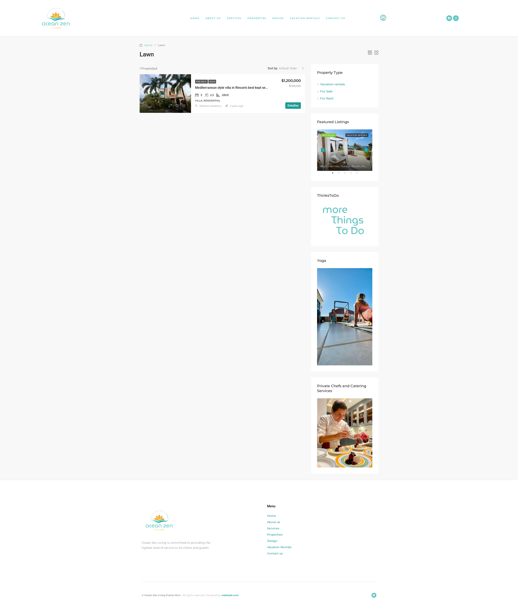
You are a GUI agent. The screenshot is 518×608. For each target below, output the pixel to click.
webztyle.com (230, 595)
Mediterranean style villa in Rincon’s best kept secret (233, 88)
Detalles (293, 105)
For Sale (201, 81)
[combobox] (291, 68)
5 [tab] (359, 174)
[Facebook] (449, 18)
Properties (256, 18)
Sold (212, 81)
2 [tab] (341, 174)
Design (278, 18)
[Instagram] (456, 18)
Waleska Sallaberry (210, 105)
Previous (323, 150)
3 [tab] (347, 174)
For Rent (326, 98)
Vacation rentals (332, 84)
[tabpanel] (344, 150)
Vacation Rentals (305, 18)
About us (213, 18)
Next (366, 150)
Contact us (335, 18)
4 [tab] (353, 174)
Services (234, 18)
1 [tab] (335, 174)
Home (194, 18)
